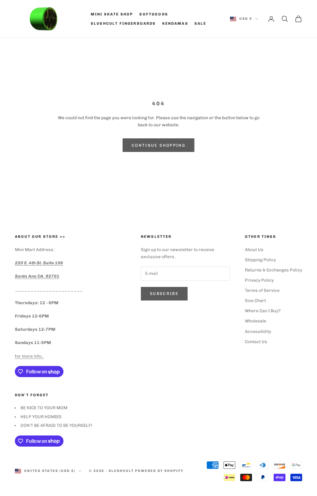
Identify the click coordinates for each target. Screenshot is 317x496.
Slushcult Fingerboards (123, 23)
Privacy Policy (259, 280)
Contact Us (256, 341)
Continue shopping (158, 145)
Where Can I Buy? (262, 310)
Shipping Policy (260, 260)
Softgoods (153, 14)
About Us (254, 249)
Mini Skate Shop (112, 14)
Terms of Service (262, 290)
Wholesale (255, 321)
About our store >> (40, 236)
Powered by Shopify (159, 471)
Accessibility (258, 331)
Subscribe (164, 293)
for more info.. (29, 356)
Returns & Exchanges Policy (273, 270)
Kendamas (175, 23)
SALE (200, 23)
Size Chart (255, 300)
